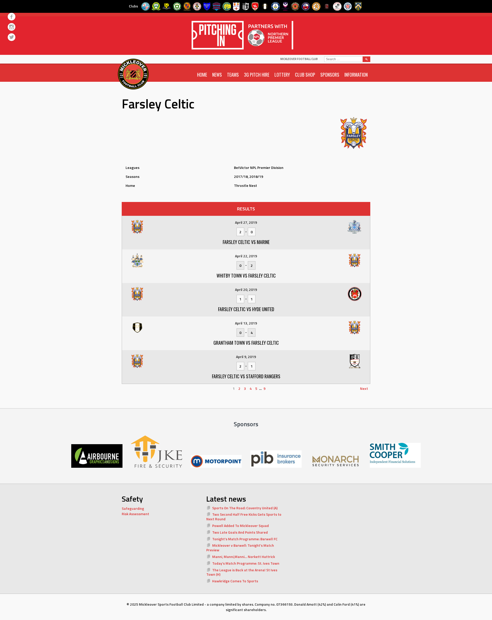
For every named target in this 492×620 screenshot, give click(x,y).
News (217, 74)
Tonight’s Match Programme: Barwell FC (245, 539)
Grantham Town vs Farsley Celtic (246, 342)
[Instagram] (11, 27)
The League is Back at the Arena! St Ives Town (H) (241, 572)
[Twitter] (11, 37)
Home (202, 74)
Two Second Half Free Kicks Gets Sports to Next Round (243, 517)
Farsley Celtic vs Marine (246, 242)
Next (364, 388)
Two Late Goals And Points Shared (240, 532)
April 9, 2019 (246, 356)
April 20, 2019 (246, 289)
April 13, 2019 (246, 323)
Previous (131, 388)
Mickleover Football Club (299, 59)
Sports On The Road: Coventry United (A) (245, 508)
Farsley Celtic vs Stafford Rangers (246, 376)
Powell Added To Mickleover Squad (240, 525)
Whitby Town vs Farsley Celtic (246, 275)
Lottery (282, 74)
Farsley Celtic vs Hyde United (246, 309)
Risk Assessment (135, 513)
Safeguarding (133, 508)
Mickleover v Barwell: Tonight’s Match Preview (240, 548)
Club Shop (305, 74)
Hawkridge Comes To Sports (235, 581)
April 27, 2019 (246, 222)
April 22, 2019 (246, 256)
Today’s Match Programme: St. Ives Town (245, 563)
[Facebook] (11, 17)
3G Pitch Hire (256, 74)
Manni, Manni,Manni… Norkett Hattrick (243, 556)
